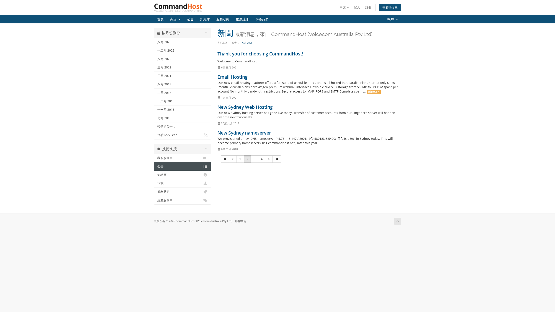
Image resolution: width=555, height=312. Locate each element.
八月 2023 (164, 42)
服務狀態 (222, 19)
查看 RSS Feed (167, 135)
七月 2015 (164, 118)
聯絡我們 (261, 19)
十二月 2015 (165, 101)
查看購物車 (390, 7)
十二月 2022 (165, 50)
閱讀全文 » (373, 91)
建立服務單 (165, 200)
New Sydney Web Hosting (245, 107)
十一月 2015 (165, 110)
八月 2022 (164, 59)
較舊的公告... (166, 126)
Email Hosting (232, 77)
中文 (343, 7)
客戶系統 (222, 42)
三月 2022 (164, 67)
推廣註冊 (242, 19)
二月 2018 (164, 93)
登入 (357, 7)
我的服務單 (165, 158)
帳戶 (391, 19)
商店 (174, 19)
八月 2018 (164, 84)
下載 (160, 183)
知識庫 (205, 19)
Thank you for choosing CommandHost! (260, 54)
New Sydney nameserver (244, 133)
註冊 (368, 7)
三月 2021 (164, 76)
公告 (190, 19)
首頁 (160, 19)
